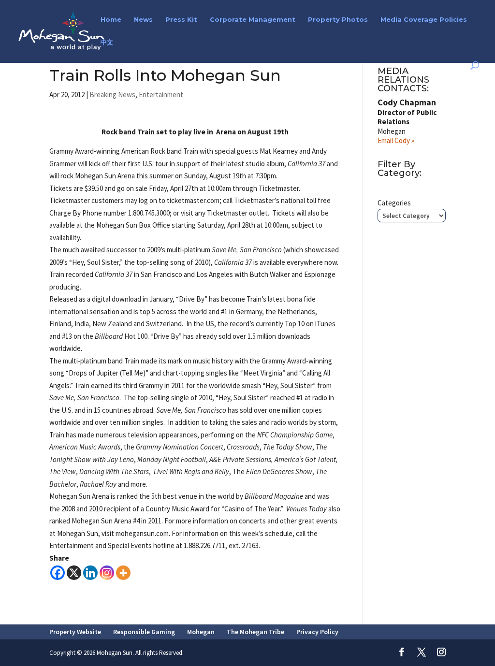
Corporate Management (252, 19)
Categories (394, 202)
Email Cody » (396, 140)
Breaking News (112, 94)
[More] (123, 572)
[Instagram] (107, 572)
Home (111, 19)
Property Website (75, 631)
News (143, 19)
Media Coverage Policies (423, 19)
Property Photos (338, 19)
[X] (74, 572)
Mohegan (201, 631)
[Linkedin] (90, 572)
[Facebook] (57, 572)
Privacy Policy (317, 631)
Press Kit (181, 19)
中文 (107, 42)
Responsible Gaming (144, 631)
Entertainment (161, 94)
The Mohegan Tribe (255, 631)
